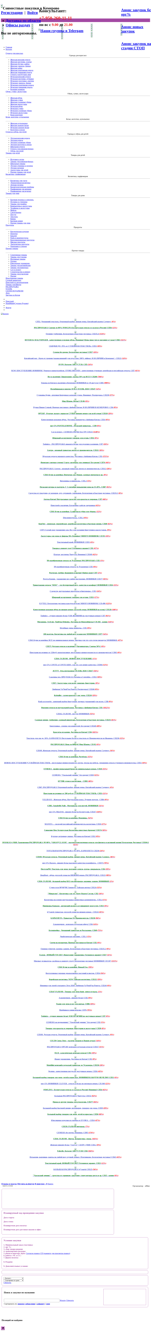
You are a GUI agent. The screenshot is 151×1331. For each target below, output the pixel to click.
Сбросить (7, 1283)
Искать (63, 1300)
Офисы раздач (18, 25)
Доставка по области (23, 21)
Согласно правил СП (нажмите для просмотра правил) (48, 1253)
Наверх (50, 1184)
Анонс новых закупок (132, 29)
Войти (32, 12)
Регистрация (12, 12)
